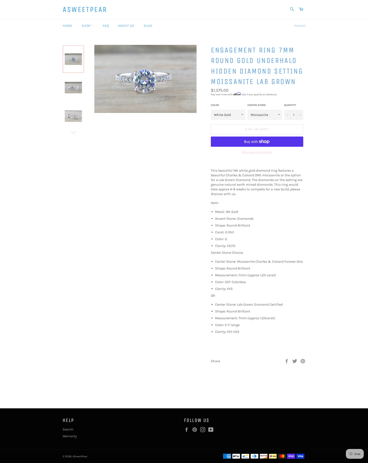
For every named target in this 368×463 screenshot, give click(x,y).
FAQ (106, 26)
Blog (148, 26)
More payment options (257, 152)
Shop (87, 26)
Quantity (290, 105)
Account (300, 25)
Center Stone (256, 105)
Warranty (70, 436)
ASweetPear (85, 9)
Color (215, 105)
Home (67, 26)
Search (68, 429)
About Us (126, 26)
